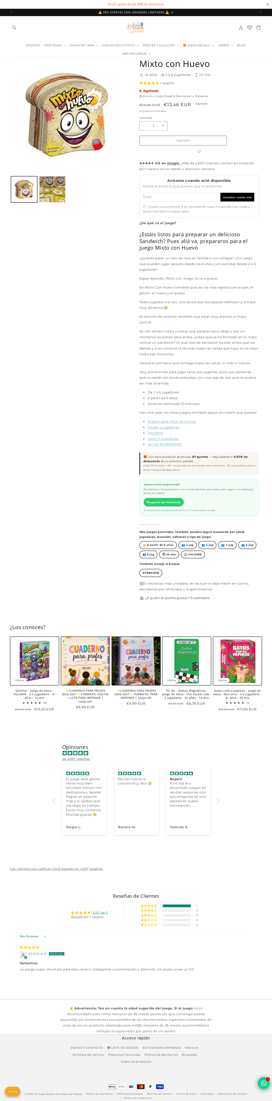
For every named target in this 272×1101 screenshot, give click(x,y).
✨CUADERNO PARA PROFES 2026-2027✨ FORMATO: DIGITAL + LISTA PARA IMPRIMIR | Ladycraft (85, 696)
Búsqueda (189, 1054)
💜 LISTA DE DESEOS (123, 1048)
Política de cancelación (138, 1098)
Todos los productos (136, 1061)
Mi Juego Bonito (44, 1094)
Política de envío (186, 1094)
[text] (136, 4)
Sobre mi (192, 1048)
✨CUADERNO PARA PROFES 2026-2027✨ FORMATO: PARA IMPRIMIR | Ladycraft (136, 694)
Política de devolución (161, 1054)
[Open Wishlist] (249, 27)
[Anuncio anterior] (11, 12)
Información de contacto (232, 1094)
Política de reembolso (99, 1094)
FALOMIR (155, 433)
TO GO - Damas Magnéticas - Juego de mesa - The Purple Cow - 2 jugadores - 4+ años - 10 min (186, 694)
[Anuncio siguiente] (260, 12)
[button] (14, 27)
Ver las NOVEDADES (165, 444)
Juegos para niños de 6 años (172, 421)
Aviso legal (207, 1094)
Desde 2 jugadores (163, 427)
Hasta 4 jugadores (163, 439)
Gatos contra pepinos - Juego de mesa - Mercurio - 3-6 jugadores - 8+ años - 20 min (237, 694)
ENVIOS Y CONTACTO (86, 1048)
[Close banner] (267, 4)
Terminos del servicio (88, 1054)
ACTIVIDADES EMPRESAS (162, 1048)
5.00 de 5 (100, 913)
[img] (138, 753)
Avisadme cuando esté (237, 197)
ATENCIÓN (151, 573)
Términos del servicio (159, 1094)
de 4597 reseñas (76, 759)
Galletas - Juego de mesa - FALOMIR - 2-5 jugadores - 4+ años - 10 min (34, 694)
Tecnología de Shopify (68, 1094)
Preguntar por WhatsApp (163, 502)
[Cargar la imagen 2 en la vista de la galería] (52, 189)
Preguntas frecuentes (124, 1054)
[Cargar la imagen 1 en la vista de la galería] (24, 189)
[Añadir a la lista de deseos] (199, 152)
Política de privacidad (130, 1094)
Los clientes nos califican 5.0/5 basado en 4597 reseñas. (56, 869)
